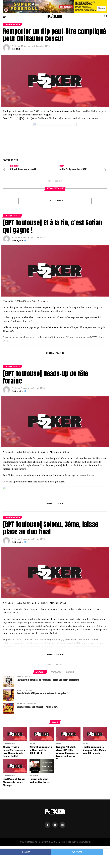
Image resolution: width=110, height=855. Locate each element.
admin (17, 49)
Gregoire (18, 240)
